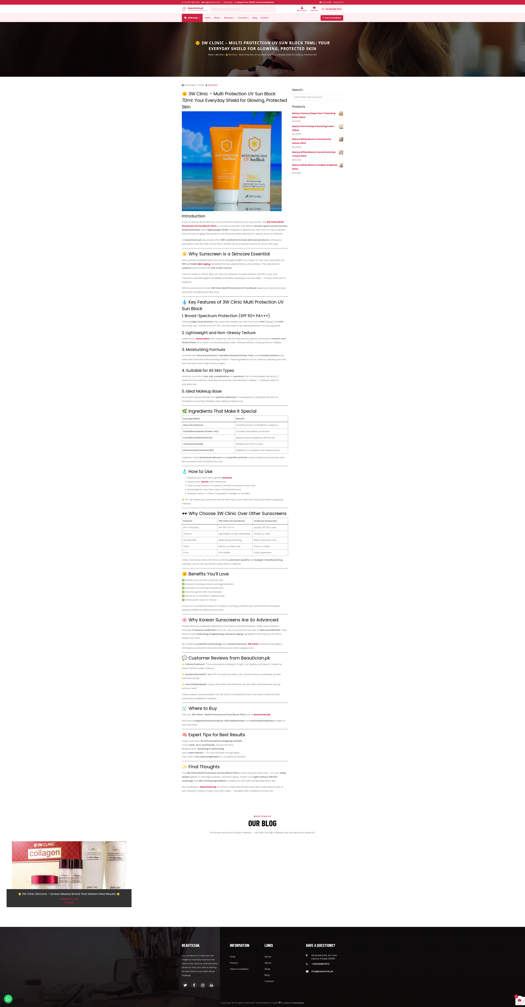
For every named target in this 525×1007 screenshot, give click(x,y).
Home (208, 18)
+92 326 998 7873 (333, 9)
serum (204, 481)
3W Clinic (219, 54)
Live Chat (339, 2)
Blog (255, 18)
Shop (216, 18)
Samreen (213, 85)
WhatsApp (228, 2)
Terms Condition (239, 969)
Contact (264, 18)
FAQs (232, 956)
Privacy (234, 962)
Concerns (242, 18)
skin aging (204, 264)
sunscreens (202, 338)
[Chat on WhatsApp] (8, 999)
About (268, 962)
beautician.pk (208, 786)
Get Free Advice (333, 18)
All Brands (193, 18)
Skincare (228, 18)
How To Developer (294, 1002)
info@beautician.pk (212, 2)
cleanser (227, 477)
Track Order (326, 2)
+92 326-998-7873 (191, 2)
